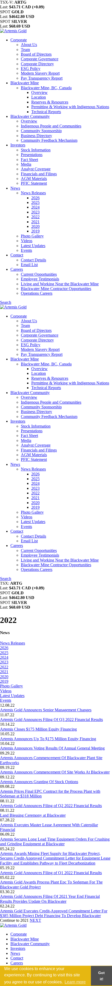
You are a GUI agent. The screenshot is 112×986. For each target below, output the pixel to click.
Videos (26, 241)
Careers (16, 269)
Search (5, 302)
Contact (16, 255)
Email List (29, 264)
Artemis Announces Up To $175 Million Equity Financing (48, 739)
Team (25, 49)
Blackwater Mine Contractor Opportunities (56, 288)
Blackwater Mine (24, 83)
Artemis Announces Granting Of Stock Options (39, 781)
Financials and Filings (39, 174)
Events (26, 250)
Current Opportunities (39, 274)
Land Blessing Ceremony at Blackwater (33, 815)
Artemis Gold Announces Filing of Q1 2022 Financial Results (51, 873)
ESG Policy (30, 68)
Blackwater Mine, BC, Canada (46, 88)
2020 (35, 226)
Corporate (18, 40)
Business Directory (36, 135)
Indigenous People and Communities (51, 126)
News (15, 188)
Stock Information (36, 150)
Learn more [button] (75, 982)
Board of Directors (36, 54)
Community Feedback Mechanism (49, 140)
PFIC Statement (34, 183)
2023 (35, 212)
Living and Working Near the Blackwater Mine (60, 284)
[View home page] (13, 31)
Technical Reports (46, 111)
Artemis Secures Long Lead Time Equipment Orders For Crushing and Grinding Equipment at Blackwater (55, 841)
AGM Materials (34, 178)
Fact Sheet (29, 159)
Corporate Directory (37, 64)
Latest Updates (33, 245)
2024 (35, 207)
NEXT (35, 920)
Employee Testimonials (40, 279)
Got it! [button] (101, 976)
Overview (39, 92)
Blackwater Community (30, 116)
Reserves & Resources (49, 102)
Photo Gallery (32, 236)
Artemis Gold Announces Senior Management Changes (45, 710)
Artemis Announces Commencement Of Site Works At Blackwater (55, 772)
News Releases (33, 193)
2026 (35, 198)
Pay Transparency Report (42, 78)
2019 (35, 231)
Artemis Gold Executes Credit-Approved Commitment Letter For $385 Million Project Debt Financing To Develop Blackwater (53, 913)
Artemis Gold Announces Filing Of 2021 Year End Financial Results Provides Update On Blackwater (50, 898)
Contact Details (33, 260)
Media (26, 164)
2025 (35, 202)
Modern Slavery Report (40, 73)
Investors (17, 145)
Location (38, 97)
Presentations (31, 154)
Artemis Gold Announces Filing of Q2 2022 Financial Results (51, 805)
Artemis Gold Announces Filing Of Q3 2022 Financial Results (51, 719)
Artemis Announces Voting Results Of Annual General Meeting (52, 748)
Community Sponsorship (41, 130)
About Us (29, 44)
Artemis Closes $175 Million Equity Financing (38, 729)
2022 (35, 217)
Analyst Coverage (36, 169)
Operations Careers (36, 293)
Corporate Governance (39, 59)
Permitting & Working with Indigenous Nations (70, 107)
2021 (35, 222)
